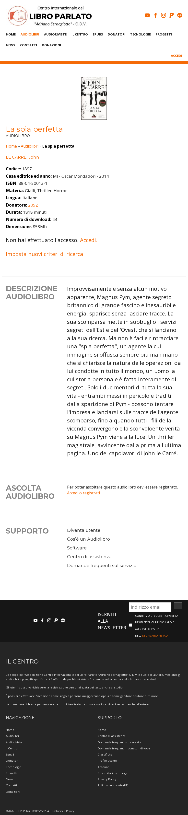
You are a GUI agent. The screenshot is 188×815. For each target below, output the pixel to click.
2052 (33, 205)
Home (11, 34)
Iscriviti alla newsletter (112, 620)
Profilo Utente (107, 760)
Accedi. (88, 240)
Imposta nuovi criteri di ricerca (44, 253)
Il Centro (79, 34)
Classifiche (105, 754)
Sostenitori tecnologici (113, 773)
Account (103, 767)
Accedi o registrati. (84, 493)
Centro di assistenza (89, 556)
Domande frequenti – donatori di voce (124, 748)
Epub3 (98, 34)
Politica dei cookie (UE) (113, 785)
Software (77, 548)
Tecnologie (140, 34)
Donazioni (51, 45)
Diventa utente (83, 530)
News (10, 45)
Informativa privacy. (155, 635)
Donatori (116, 34)
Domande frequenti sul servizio (101, 565)
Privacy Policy (107, 779)
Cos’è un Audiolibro (88, 539)
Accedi (176, 55)
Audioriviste (55, 34)
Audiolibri (30, 34)
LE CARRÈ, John (22, 157)
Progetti (164, 34)
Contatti (28, 45)
